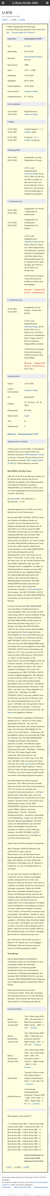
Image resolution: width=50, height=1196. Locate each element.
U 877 (5, 20)
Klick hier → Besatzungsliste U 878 (23, 434)
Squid (26, 416)
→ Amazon (32, 1028)
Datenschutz (6, 1187)
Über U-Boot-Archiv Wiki (22, 1187)
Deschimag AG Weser (33, 57)
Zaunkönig (34, 589)
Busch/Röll (15, 499)
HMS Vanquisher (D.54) (34, 455)
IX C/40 (27, 46)
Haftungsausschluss (41, 1187)
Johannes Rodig (31, 91)
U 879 (22, 20)
